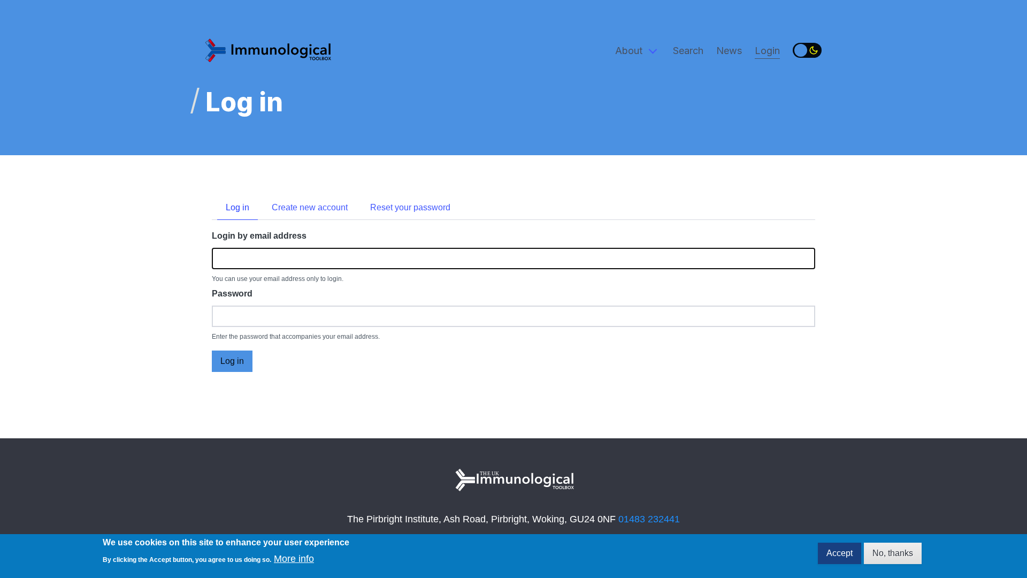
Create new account (310, 207)
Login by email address (259, 235)
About (628, 50)
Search (688, 50)
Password (232, 293)
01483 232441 (649, 519)
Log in (237, 207)
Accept (839, 553)
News (729, 50)
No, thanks (892, 553)
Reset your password (410, 207)
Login (767, 50)
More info (294, 558)
